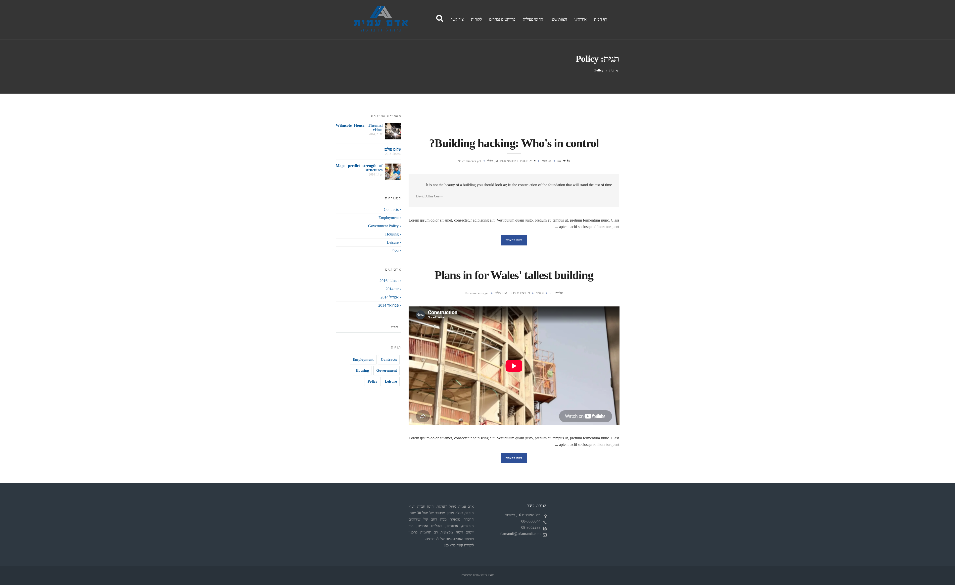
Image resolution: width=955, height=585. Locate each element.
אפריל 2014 (390, 297)
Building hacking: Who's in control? (514, 143)
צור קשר (457, 19)
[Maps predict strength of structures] (393, 172)
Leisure (393, 242)
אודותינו (580, 19)
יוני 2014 (392, 289)
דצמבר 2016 (389, 281)
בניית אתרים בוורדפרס (474, 575)
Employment (514, 293)
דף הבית (600, 19)
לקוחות (476, 19)
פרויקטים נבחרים (502, 19)
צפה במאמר (514, 240)
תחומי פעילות (533, 19)
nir (559, 161)
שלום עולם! (392, 149)
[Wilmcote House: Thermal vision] (393, 131)
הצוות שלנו (559, 19)
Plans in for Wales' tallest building (513, 275)
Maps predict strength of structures (359, 168)
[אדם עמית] (379, 20)
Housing (392, 234)
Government (386, 370)
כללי (490, 161)
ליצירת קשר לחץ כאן (459, 545)
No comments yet (469, 161)
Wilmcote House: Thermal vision (359, 127)
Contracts (391, 209)
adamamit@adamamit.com (519, 533)
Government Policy (513, 161)
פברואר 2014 (388, 305)
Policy (373, 381)
